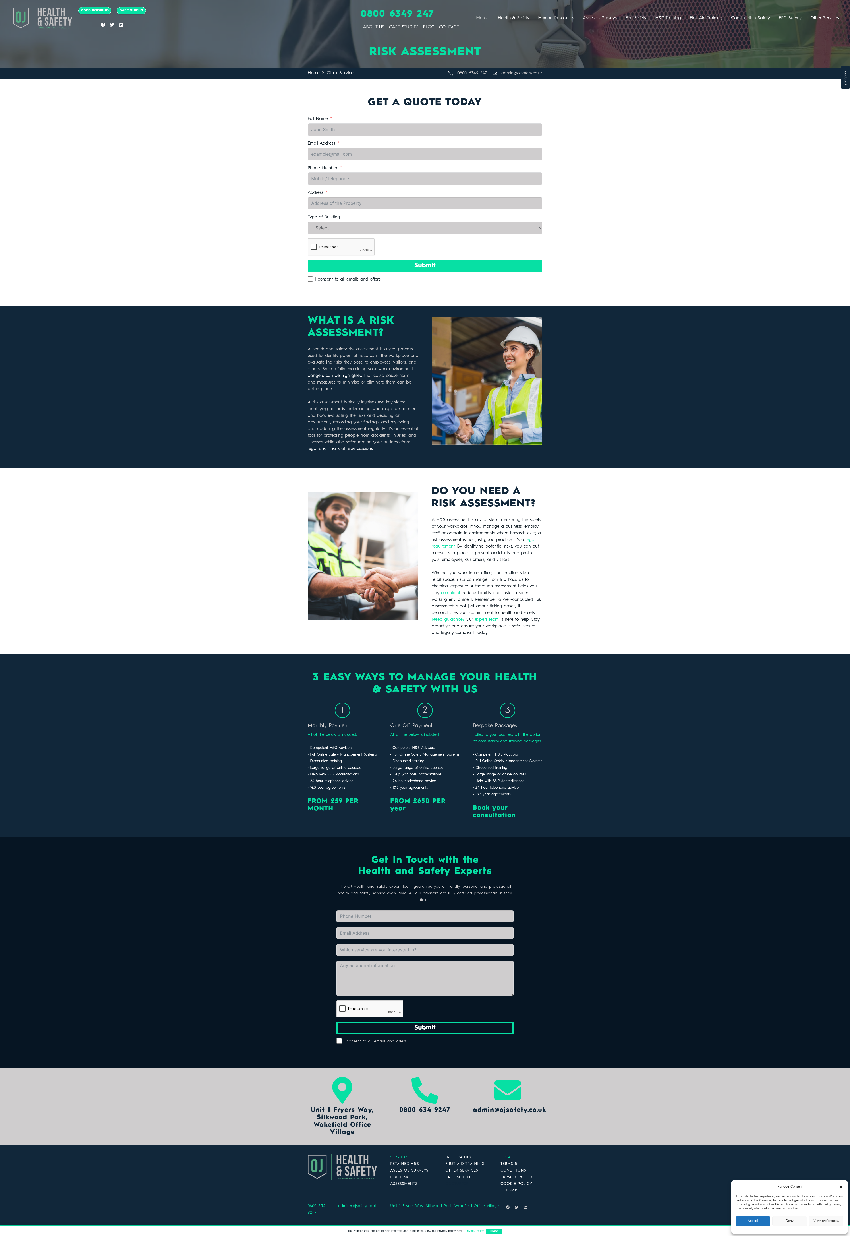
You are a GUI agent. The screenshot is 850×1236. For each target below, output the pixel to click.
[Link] (42, 18)
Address (315, 192)
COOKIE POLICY (516, 1184)
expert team (487, 619)
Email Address (321, 143)
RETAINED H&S (404, 1164)
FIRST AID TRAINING (465, 1164)
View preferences (826, 1221)
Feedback (845, 77)
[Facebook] (103, 24)
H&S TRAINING (460, 1157)
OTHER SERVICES (461, 1170)
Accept (753, 1221)
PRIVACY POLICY (516, 1177)
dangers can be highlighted (336, 376)
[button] (841, 1187)
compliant (450, 593)
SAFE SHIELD (457, 1177)
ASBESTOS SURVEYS (409, 1170)
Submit (425, 266)
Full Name (318, 119)
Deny (790, 1221)
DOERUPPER (457, 1184)
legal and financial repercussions (340, 449)
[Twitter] (112, 24)
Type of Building (324, 217)
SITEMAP (508, 1190)
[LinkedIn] (120, 24)
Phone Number (323, 168)
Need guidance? (448, 619)
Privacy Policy (475, 1231)
